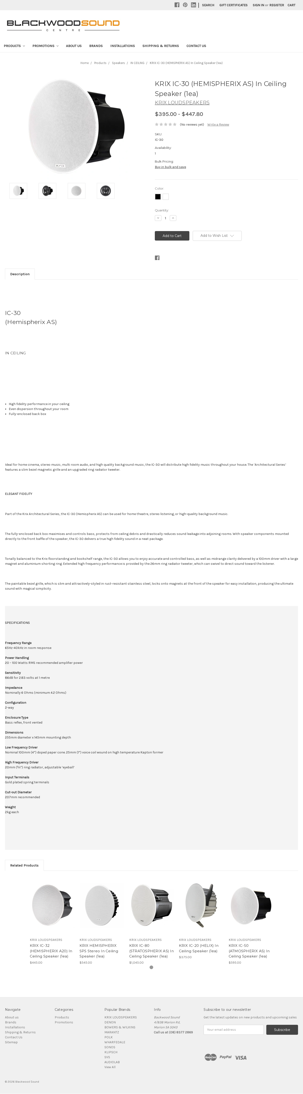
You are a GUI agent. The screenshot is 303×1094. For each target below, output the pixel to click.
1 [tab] (151, 967)
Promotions (43, 46)
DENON (110, 1022)
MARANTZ (111, 1032)
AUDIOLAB (112, 1062)
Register (276, 5)
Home (84, 63)
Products (13, 46)
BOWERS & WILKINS (119, 1027)
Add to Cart (52, 909)
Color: (159, 188)
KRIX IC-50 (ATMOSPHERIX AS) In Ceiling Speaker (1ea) (249, 950)
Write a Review (218, 125)
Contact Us (196, 46)
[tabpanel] (52, 920)
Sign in (258, 5)
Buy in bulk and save (170, 167)
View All (110, 1067)
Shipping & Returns (161, 46)
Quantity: (162, 210)
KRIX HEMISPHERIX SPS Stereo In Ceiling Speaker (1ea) (99, 950)
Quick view (52, 901)
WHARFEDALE (114, 1042)
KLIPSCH (110, 1052)
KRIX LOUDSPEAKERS (120, 1017)
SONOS (109, 1047)
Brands (96, 46)
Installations (122, 46)
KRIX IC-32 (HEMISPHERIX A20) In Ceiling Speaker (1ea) (51, 950)
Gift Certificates (233, 5)
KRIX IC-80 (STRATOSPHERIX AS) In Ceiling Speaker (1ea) (151, 950)
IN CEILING (137, 63)
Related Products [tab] (24, 865)
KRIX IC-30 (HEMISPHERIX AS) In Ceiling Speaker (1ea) (186, 63)
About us (74, 46)
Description (20, 274)
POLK (108, 1037)
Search (208, 5)
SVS (107, 1057)
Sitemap (11, 1042)
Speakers (118, 63)
